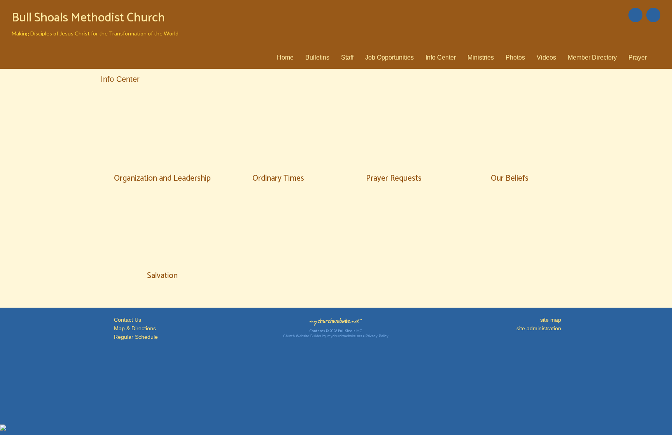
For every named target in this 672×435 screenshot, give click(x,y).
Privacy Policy (377, 336)
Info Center (440, 57)
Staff (347, 57)
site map (550, 320)
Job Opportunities (389, 57)
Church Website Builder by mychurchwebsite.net (322, 336)
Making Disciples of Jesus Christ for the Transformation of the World (95, 33)
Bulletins (317, 57)
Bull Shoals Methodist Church (88, 18)
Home (285, 57)
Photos (515, 57)
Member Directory (592, 57)
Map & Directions (133, 328)
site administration (538, 328)
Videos (546, 57)
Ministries (480, 57)
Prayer (637, 57)
